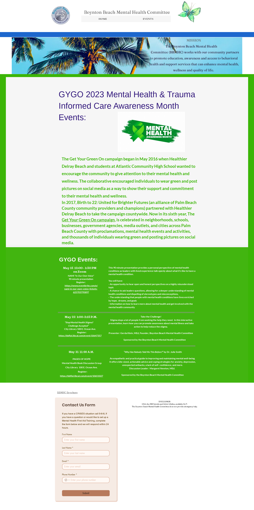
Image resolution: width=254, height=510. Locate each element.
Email (65, 461)
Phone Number (69, 474)
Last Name (67, 447)
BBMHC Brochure (67, 392)
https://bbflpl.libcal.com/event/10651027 (81, 375)
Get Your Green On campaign (88, 219)
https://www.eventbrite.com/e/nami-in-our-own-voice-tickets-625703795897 (81, 289)
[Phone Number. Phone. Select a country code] (67, 480)
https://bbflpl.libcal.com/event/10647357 (80, 335)
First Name (67, 434)
